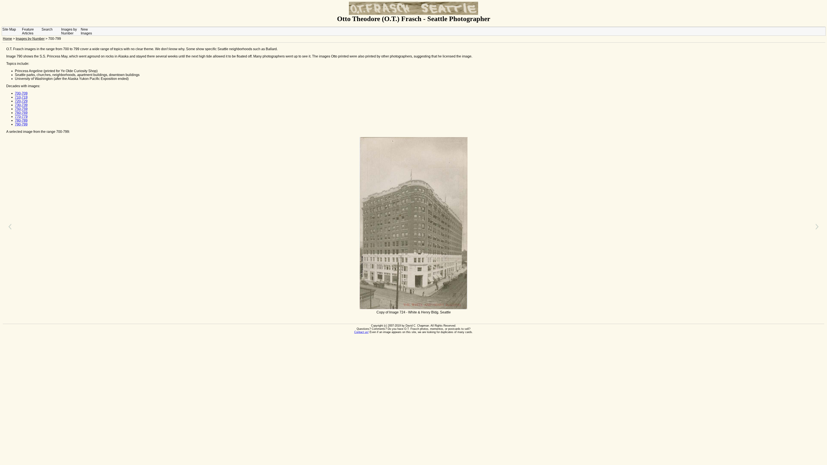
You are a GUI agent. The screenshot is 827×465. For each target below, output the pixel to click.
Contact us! (361, 332)
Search (47, 29)
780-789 (21, 120)
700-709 (21, 93)
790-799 (21, 124)
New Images (86, 31)
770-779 (21, 116)
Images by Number (69, 31)
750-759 (21, 109)
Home (7, 38)
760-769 (21, 113)
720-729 (21, 101)
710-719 (21, 97)
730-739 (21, 105)
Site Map (9, 29)
